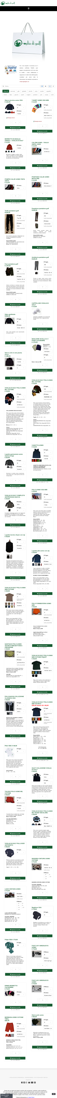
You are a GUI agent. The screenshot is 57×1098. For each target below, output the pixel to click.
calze (36, 91)
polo (41, 94)
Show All (6, 91)
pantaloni (35, 94)
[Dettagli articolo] (10, 117)
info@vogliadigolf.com (24, 81)
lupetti (22, 94)
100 (46, 876)
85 (22, 903)
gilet (18, 91)
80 (18, 903)
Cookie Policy (31, 1097)
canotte (42, 91)
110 (46, 878)
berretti (30, 91)
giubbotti (24, 91)
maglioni (28, 94)
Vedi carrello (6, 1095)
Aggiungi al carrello (43, 247)
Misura (46, 872)
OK (53, 1094)
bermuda (13, 91)
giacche (16, 94)
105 (50, 876)
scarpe (46, 94)
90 (45, 874)
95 (49, 874)
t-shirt (52, 94)
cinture (5, 94)
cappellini (48, 91)
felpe (11, 94)
